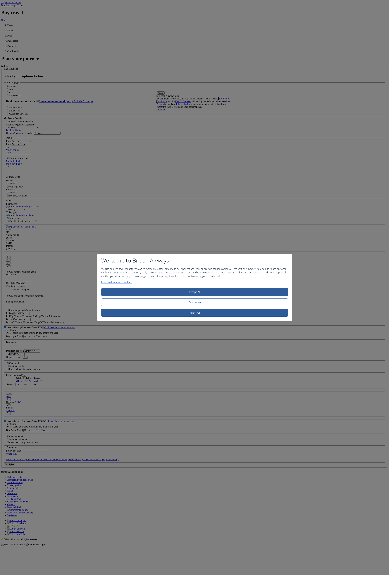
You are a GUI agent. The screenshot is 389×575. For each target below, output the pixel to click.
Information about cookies (116, 282)
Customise (195, 302)
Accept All (194, 292)
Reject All (194, 312)
